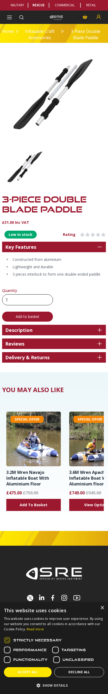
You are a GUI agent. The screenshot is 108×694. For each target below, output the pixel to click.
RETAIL (91, 5)
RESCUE (39, 5)
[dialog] (54, 648)
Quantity (9, 290)
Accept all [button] (28, 672)
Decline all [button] (79, 672)
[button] (54, 685)
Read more (35, 629)
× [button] (102, 608)
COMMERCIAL (65, 5)
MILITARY (17, 5)
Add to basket (27, 316)
